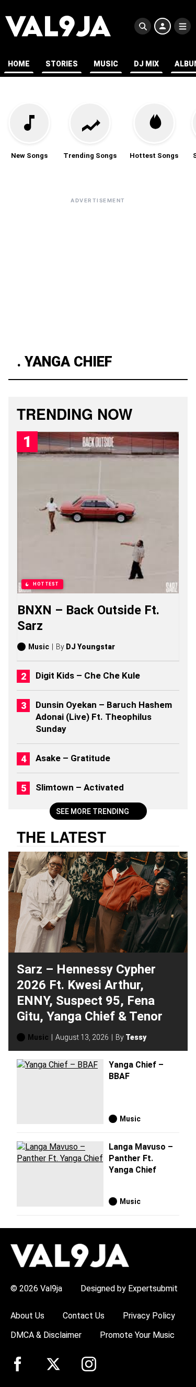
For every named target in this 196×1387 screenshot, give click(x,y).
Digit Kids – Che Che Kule (88, 675)
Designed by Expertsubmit (129, 1288)
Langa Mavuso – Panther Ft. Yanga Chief (141, 1158)
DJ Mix (146, 64)
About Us (27, 1316)
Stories (61, 64)
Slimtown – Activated (80, 787)
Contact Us (84, 1316)
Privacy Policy (149, 1316)
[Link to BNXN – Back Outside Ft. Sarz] (98, 512)
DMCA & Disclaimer (46, 1335)
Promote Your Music (137, 1335)
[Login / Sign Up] (162, 26)
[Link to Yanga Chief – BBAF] (60, 1092)
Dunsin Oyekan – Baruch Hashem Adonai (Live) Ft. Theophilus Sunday (104, 717)
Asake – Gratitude (73, 758)
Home (19, 64)
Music (106, 64)
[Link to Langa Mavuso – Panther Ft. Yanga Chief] (60, 1174)
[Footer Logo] (69, 1255)
